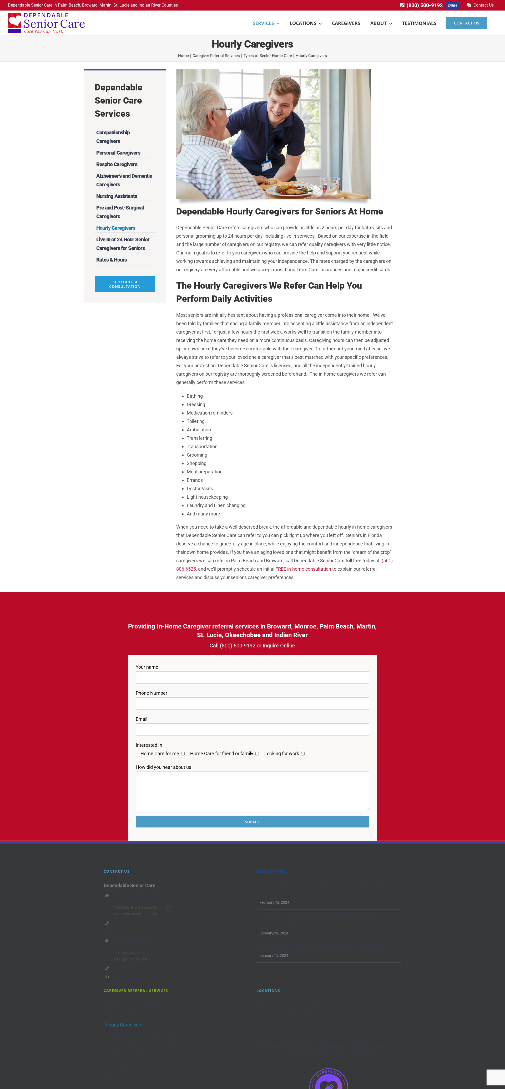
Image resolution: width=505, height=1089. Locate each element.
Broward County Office (131, 940)
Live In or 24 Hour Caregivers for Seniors (147, 1044)
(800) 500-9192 (237, 645)
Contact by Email (126, 977)
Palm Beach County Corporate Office (143, 895)
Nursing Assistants (116, 196)
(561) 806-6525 (125, 923)
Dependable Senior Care (30, 5)
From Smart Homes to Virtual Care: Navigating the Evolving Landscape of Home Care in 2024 (321, 920)
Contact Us (116, 1084)
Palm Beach (69, 5)
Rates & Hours (111, 260)
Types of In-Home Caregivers (135, 1005)
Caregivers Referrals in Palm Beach (294, 1005)
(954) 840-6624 (125, 968)
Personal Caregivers (118, 153)
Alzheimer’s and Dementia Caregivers (144, 1034)
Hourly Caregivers (115, 228)
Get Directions (115, 930)
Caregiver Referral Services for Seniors (145, 1054)
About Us (114, 1074)
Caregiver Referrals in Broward (290, 1015)
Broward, (90, 5)
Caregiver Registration (281, 1024)
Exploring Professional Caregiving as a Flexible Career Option (323, 947)
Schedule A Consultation (130, 1064)
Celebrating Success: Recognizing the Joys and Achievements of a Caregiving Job (329, 890)
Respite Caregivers (116, 164)
